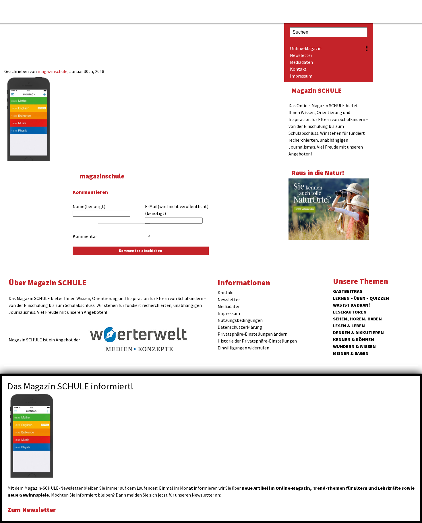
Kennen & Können (353, 339)
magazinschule (102, 176)
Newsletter (301, 55)
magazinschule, (53, 71)
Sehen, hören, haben (357, 319)
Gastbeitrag (348, 291)
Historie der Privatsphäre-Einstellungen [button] (257, 341)
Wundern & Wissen (354, 346)
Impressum (301, 76)
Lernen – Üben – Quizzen (361, 298)
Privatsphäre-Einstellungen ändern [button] (252, 334)
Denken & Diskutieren (358, 332)
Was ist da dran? (352, 305)
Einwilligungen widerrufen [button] (243, 348)
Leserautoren (350, 312)
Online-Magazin (306, 48)
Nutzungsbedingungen (240, 320)
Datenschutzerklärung (240, 327)
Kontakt (298, 69)
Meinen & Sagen (351, 353)
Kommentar (85, 236)
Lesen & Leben (349, 325)
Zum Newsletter (31, 509)
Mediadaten (301, 62)
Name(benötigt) (89, 206)
